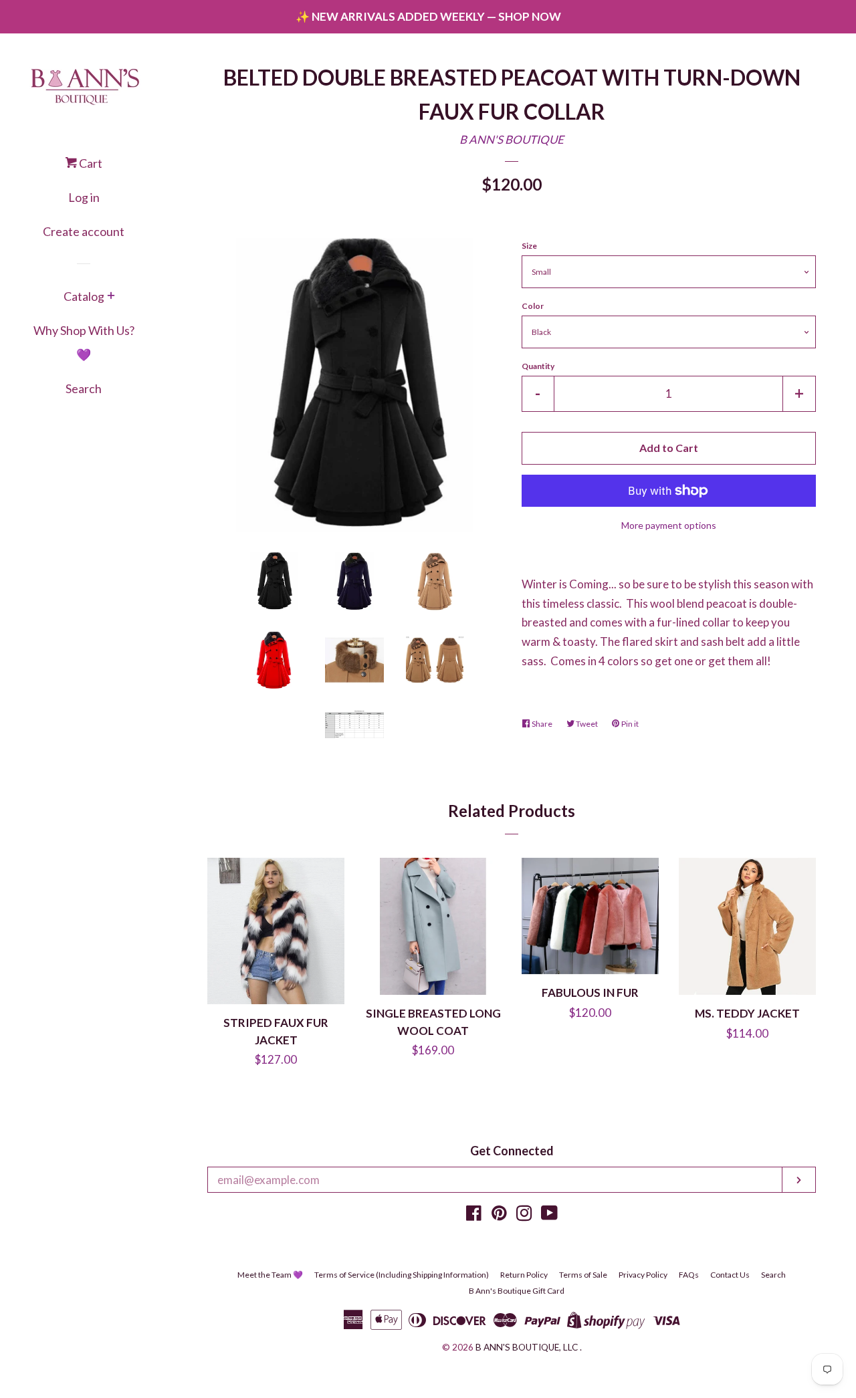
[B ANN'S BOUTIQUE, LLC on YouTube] (549, 1215)
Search (84, 388)
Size (529, 246)
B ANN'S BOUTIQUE (511, 139)
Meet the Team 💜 (270, 1275)
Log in (84, 197)
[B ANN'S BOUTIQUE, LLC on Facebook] (473, 1215)
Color (533, 306)
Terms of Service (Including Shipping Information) (401, 1275)
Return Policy (524, 1275)
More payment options (668, 525)
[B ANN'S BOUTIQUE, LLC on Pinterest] (499, 1215)
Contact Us (730, 1275)
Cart (89, 163)
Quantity (538, 366)
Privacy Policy (643, 1275)
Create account (83, 231)
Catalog (84, 296)
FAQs (689, 1275)
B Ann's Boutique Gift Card (516, 1291)
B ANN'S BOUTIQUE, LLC (526, 1347)
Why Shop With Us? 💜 (83, 342)
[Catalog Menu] (111, 296)
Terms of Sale (583, 1275)
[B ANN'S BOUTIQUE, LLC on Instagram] (524, 1215)
